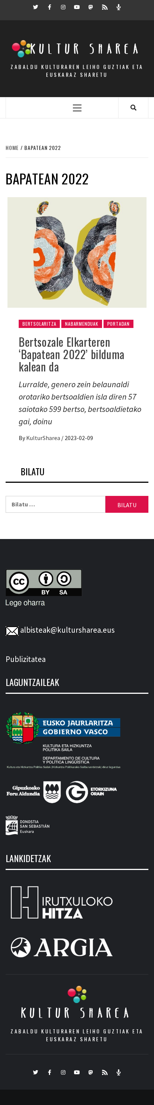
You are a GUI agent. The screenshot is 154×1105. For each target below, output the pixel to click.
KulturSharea (43, 438)
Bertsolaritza (39, 323)
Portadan (118, 323)
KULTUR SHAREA (77, 1013)
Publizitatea (26, 659)
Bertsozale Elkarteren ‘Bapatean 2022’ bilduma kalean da (71, 354)
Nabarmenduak (81, 323)
